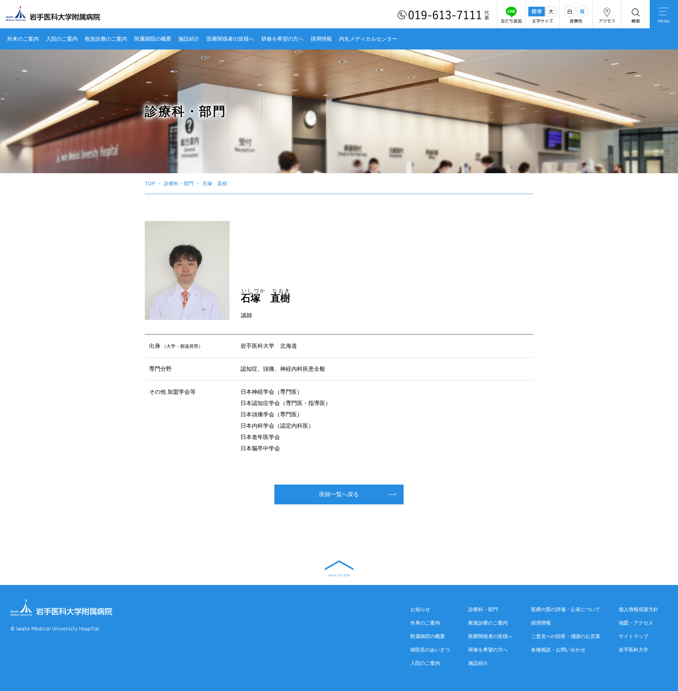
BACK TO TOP (339, 568)
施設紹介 (189, 38)
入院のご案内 (62, 38)
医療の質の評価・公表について (565, 609)
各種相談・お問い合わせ (558, 649)
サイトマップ (633, 636)
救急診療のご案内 (106, 38)
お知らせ (420, 609)
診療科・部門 (483, 609)
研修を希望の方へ (282, 38)
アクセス (607, 21)
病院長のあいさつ (430, 649)
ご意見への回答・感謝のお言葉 (565, 636)
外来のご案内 (23, 38)
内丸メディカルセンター (368, 38)
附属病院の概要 (152, 38)
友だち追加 (511, 21)
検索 (635, 21)
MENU (664, 21)
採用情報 (321, 38)
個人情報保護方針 (638, 609)
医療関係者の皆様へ (230, 38)
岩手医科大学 (633, 649)
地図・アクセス (636, 623)
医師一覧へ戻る (339, 494)
